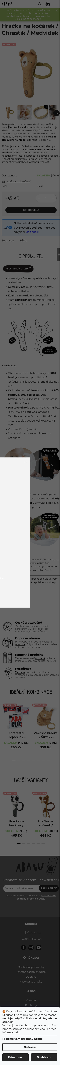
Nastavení (30, 1047)
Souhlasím (44, 1057)
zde (17, 1032)
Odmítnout (15, 1057)
